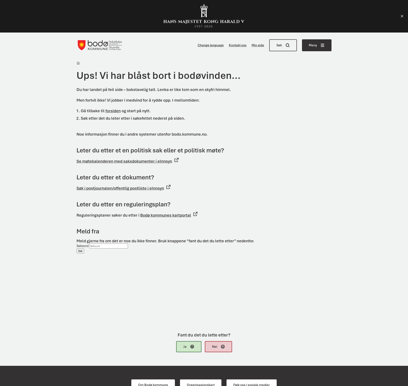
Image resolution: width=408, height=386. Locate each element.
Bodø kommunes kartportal (165, 215)
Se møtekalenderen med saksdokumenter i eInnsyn (124, 161)
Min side (258, 45)
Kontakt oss (237, 45)
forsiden (113, 111)
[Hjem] (78, 63)
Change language (211, 45)
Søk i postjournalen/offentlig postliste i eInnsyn (120, 188)
